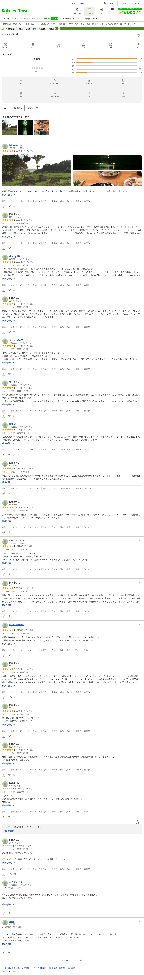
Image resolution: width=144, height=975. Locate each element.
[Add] (138, 35)
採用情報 (53, 968)
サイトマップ (96, 3)
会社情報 (7, 968)
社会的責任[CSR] (39, 968)
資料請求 (71, 968)
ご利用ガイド (83, 3)
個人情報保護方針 (21, 968)
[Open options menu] (140, 145)
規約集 (62, 968)
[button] (9, 127)
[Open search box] (5, 108)
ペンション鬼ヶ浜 (10, 34)
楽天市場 (122, 3)
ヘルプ (72, 3)
